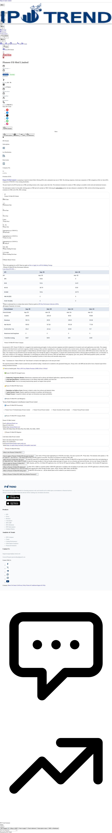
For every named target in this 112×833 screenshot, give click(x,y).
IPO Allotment (10, 525)
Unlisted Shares (10, 529)
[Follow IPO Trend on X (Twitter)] (7, 116)
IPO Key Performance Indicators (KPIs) (49, 304)
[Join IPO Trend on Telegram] (57, 571)
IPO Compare (10, 537)
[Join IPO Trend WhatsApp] (7, 121)
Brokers (8, 518)
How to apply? (22, 828)
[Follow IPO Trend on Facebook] (7, 113)
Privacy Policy (22, 585)
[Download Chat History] (0, 827)
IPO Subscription (10, 527)
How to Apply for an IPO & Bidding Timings (40, 265)
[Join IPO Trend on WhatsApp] (57, 574)
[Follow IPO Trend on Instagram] (7, 124)
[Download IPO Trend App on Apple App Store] (13, 506)
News (7, 516)
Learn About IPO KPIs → (9, 269)
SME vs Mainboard (53, 828)
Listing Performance (11, 541)
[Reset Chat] (2, 827)
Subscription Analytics (12, 543)
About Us (10, 585)
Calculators (9, 520)
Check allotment (32, 828)
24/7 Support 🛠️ (5, 828)
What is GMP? (14, 828)
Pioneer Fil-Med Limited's (10, 180)
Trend (7, 539)
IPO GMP (8, 522)
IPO (7, 514)
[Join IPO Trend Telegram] (7, 119)
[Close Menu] (1, 24)
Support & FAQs (41, 585)
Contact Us (15, 585)
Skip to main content (5, 0)
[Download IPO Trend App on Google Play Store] (13, 500)
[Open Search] (1, 22)
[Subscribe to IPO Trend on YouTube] (7, 110)
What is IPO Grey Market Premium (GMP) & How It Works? (32, 368)
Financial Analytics (11, 545)
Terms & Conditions (31, 585)
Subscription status (42, 828)
